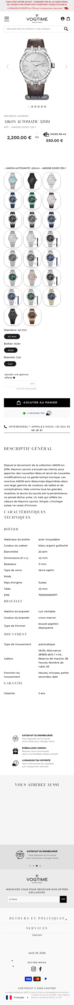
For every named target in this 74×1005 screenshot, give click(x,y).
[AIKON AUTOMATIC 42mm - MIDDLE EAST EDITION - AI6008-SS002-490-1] (13, 181)
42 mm (12, 336)
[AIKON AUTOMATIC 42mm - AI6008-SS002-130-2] (32, 239)
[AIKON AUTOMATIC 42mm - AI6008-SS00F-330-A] (52, 278)
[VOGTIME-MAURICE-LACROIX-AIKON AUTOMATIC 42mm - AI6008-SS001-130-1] (29, 107)
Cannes (37, 935)
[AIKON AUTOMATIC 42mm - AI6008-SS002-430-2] (52, 258)
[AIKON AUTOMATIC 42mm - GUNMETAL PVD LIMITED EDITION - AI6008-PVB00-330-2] (13, 317)
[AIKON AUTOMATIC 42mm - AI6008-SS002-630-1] (13, 278)
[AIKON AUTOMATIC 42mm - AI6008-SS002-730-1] (32, 278)
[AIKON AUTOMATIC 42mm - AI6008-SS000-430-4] (13, 200)
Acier (11, 349)
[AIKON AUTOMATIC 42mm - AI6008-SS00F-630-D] (32, 297)
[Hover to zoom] (37, 68)
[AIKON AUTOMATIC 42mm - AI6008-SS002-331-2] (32, 258)
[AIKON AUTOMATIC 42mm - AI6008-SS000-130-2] (52, 181)
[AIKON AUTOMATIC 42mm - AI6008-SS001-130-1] (52, 200)
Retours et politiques (37, 918)
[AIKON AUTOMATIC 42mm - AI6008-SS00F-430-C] (13, 297)
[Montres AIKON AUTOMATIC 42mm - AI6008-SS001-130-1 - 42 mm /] (32, 107)
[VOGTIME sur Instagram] (33, 969)
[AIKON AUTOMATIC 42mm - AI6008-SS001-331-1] (32, 220)
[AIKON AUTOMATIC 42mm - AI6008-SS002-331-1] (13, 258)
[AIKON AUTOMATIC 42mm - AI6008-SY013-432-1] (52, 297)
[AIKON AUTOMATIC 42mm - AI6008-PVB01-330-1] (32, 181)
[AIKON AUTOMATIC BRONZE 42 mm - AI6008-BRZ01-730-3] (32, 317)
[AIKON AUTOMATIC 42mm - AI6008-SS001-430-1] (52, 220)
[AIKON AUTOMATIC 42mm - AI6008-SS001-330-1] (13, 220)
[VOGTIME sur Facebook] (40, 969)
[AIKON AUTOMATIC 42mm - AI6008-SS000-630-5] (32, 200)
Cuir (10, 363)
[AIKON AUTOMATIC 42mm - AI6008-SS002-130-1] (13, 239)
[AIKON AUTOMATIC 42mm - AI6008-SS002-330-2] (52, 239)
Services (37, 928)
